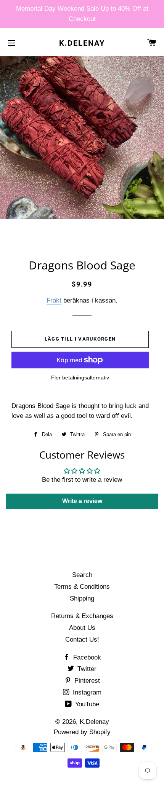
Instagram (86, 692)
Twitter (86, 668)
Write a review (82, 501)
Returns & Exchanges (82, 616)
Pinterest (86, 680)
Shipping (82, 598)
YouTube (86, 704)
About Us (82, 627)
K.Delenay (82, 43)
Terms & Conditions (82, 586)
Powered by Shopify (82, 732)
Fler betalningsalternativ (80, 377)
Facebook (86, 657)
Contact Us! (82, 639)
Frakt (54, 300)
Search (82, 574)
